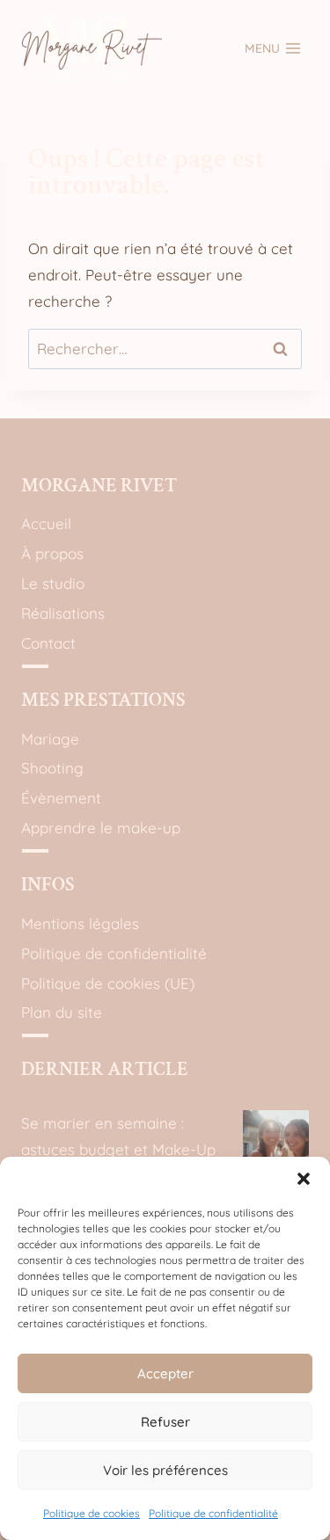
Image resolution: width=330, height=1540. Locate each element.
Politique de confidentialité (213, 1513)
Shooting (52, 768)
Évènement (61, 797)
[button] (303, 1179)
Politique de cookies (91, 1513)
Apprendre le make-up (100, 827)
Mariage (50, 739)
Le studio (52, 583)
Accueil (46, 523)
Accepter (165, 1373)
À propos (52, 553)
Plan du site (61, 1012)
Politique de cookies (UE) (107, 983)
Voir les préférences (165, 1470)
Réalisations (63, 613)
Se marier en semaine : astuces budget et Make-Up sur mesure (118, 1150)
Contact (48, 643)
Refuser (165, 1421)
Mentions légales (80, 923)
